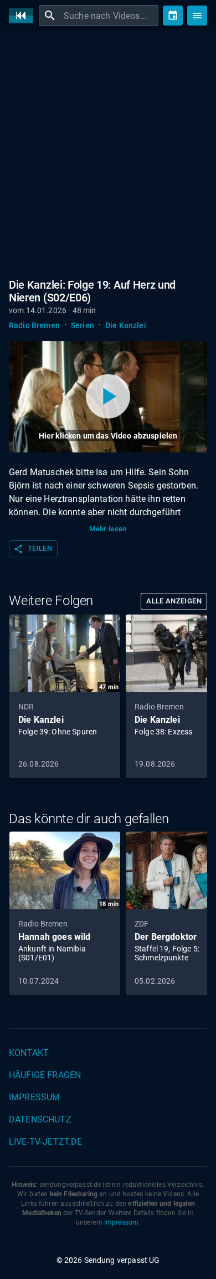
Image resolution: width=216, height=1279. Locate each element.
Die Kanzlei (125, 325)
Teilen (32, 549)
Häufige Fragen (45, 1075)
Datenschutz (40, 1119)
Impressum (34, 1097)
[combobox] (109, 15)
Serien (82, 325)
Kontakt (29, 1053)
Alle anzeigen (174, 601)
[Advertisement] (108, 152)
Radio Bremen (34, 325)
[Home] (24, 15)
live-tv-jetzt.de (45, 1141)
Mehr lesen (108, 529)
